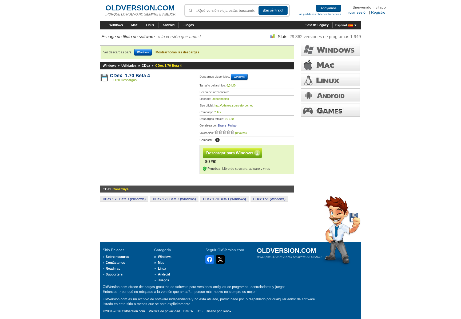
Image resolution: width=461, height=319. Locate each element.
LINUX (330, 79)
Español (341, 25)
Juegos (188, 25)
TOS (199, 311)
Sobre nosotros (117, 257)
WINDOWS (330, 49)
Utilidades (129, 66)
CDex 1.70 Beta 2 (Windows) (174, 199)
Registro (378, 12)
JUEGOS (330, 110)
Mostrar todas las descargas (177, 52)
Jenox (226, 311)
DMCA (188, 311)
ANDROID (330, 94)
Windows (116, 25)
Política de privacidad (164, 311)
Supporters (114, 274)
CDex (146, 66)
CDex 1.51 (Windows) (269, 199)
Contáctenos (115, 263)
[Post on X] (217, 140)
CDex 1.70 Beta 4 (130, 75)
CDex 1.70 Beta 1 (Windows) (224, 199)
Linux (150, 25)
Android (168, 25)
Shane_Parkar (227, 125)
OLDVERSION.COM (139, 8)
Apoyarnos (328, 8)
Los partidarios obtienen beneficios (319, 14)
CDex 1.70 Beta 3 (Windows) (124, 199)
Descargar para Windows (229, 153)
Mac (134, 25)
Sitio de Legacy (317, 25)
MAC (330, 64)
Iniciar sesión (356, 12)
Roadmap (113, 268)
